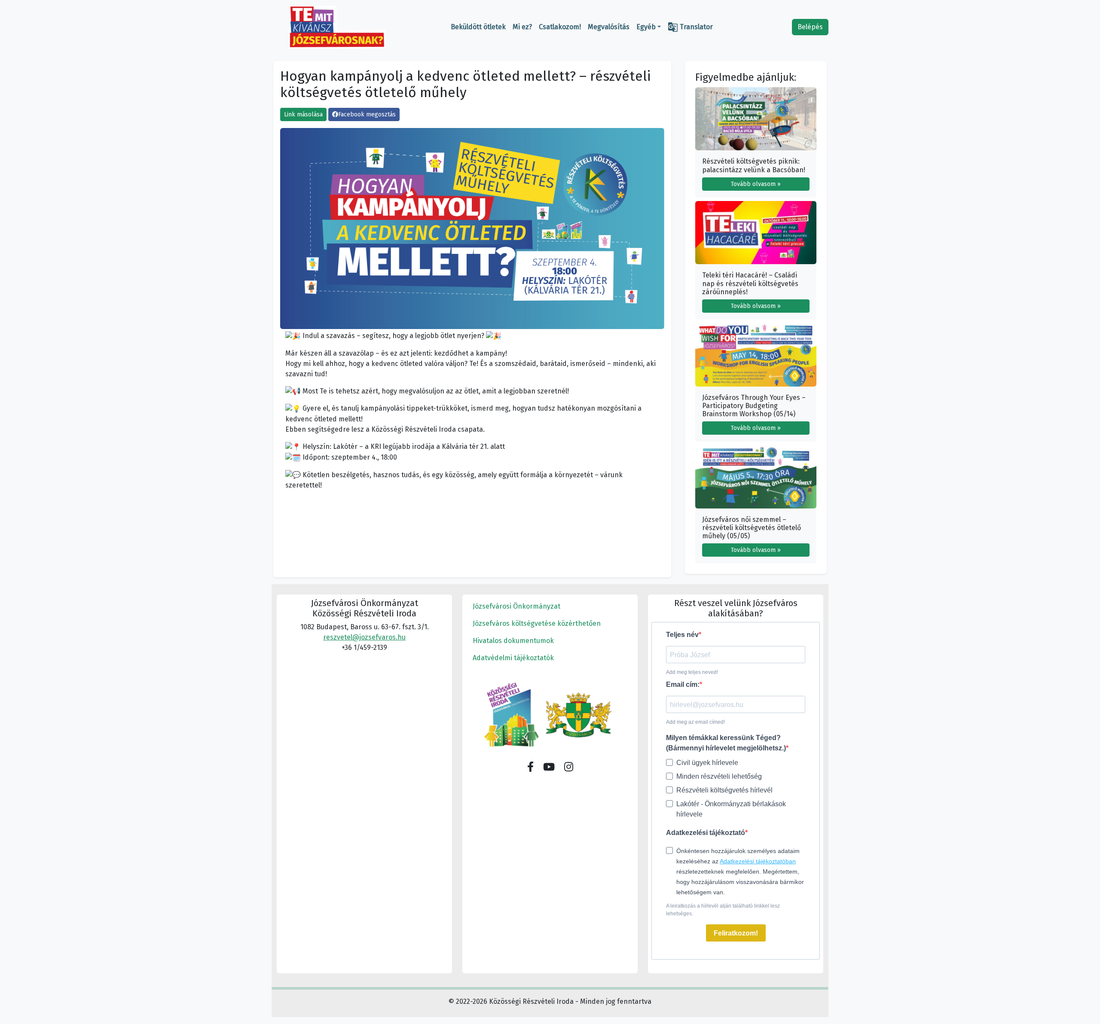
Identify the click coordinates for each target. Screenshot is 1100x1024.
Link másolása (303, 114)
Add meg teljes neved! (692, 672)
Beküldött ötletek (478, 27)
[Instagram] (568, 767)
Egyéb (646, 27)
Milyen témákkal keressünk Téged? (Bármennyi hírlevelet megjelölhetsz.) (726, 743)
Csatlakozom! (560, 27)
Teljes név (682, 634)
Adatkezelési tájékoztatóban (758, 861)
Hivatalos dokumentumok (513, 641)
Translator (690, 27)
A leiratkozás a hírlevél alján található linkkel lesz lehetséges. (723, 910)
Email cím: (683, 684)
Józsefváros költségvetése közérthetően (537, 623)
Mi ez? (522, 27)
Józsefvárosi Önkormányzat (516, 606)
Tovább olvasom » (756, 184)
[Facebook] (530, 767)
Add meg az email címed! (695, 722)
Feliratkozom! (736, 933)
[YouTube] (549, 767)
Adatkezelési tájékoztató (705, 832)
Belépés (810, 27)
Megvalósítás (608, 27)
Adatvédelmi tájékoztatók (513, 658)
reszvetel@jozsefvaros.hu (364, 637)
